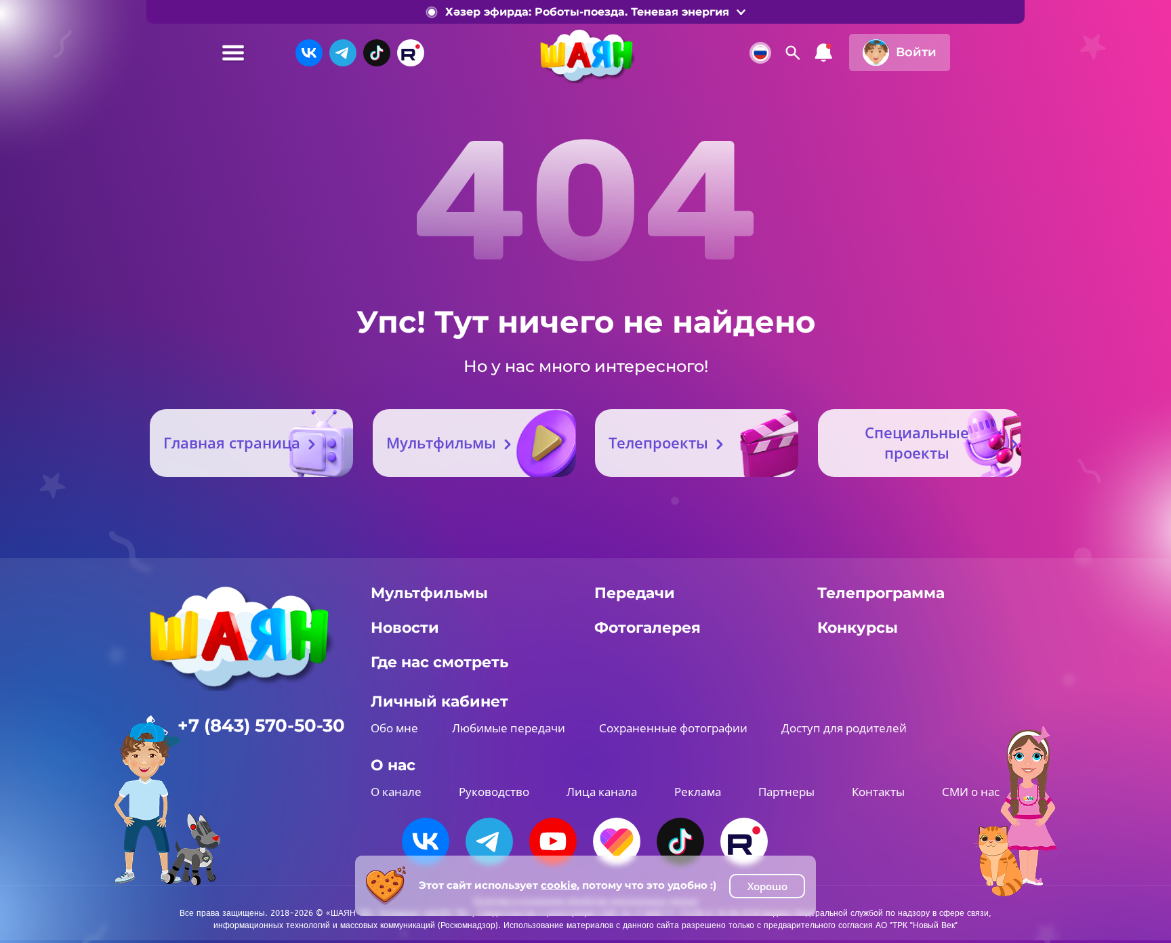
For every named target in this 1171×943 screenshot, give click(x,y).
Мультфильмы (441, 442)
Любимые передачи (508, 728)
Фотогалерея (647, 628)
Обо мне (394, 728)
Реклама (697, 791)
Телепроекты (658, 442)
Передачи (634, 593)
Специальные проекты (917, 442)
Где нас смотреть (439, 662)
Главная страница (231, 442)
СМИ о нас (971, 791)
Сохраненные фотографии (673, 728)
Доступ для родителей (844, 728)
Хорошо (767, 886)
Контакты (878, 791)
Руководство (494, 791)
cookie (559, 885)
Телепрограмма (881, 593)
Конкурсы (857, 628)
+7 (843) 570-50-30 (261, 725)
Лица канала (602, 791)
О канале (396, 791)
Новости (405, 628)
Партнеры (786, 791)
